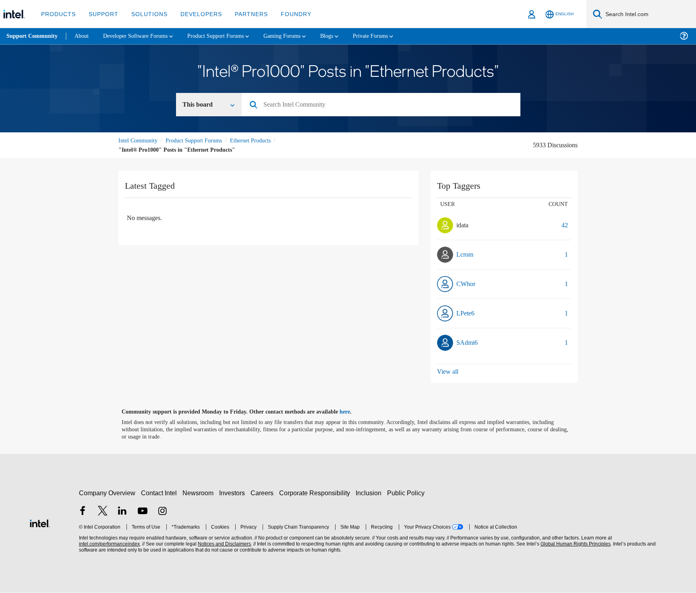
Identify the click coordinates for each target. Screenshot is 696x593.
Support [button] (101, 14)
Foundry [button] (286, 14)
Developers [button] (195, 14)
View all (448, 372)
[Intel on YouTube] (142, 512)
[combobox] (384, 105)
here (352, 412)
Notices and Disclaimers (223, 544)
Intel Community (139, 141)
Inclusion (370, 493)
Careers (264, 493)
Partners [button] (243, 14)
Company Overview (107, 493)
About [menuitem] (83, 36)
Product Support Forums (200, 141)
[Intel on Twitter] (103, 512)
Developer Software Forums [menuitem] (141, 36)
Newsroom (199, 493)
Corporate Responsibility (316, 493)
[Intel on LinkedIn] (122, 512)
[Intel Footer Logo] (40, 522)
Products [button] (57, 14)
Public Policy (407, 493)
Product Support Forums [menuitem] (228, 36)
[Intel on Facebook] (82, 512)
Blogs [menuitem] (345, 36)
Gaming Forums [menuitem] (298, 36)
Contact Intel (159, 493)
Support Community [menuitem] (32, 36)
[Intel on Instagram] (162, 512)
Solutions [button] (145, 14)
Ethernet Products (263, 141)
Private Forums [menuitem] (391, 36)
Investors (234, 493)
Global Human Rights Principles (574, 544)
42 (564, 225)
